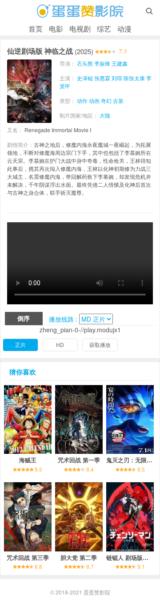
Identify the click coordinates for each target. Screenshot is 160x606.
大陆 (105, 115)
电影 (56, 29)
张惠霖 (102, 78)
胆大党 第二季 (78, 557)
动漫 (124, 29)
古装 (118, 100)
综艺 (104, 29)
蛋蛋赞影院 (97, 592)
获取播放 (100, 344)
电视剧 (80, 29)
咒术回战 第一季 (79, 460)
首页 (35, 29)
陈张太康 (134, 78)
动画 (94, 100)
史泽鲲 (85, 78)
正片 (20, 344)
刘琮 (117, 78)
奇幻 (106, 100)
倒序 (23, 318)
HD (60, 344)
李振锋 (102, 63)
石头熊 (85, 63)
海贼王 (27, 460)
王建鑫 (120, 63)
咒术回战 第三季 (28, 557)
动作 (82, 100)
